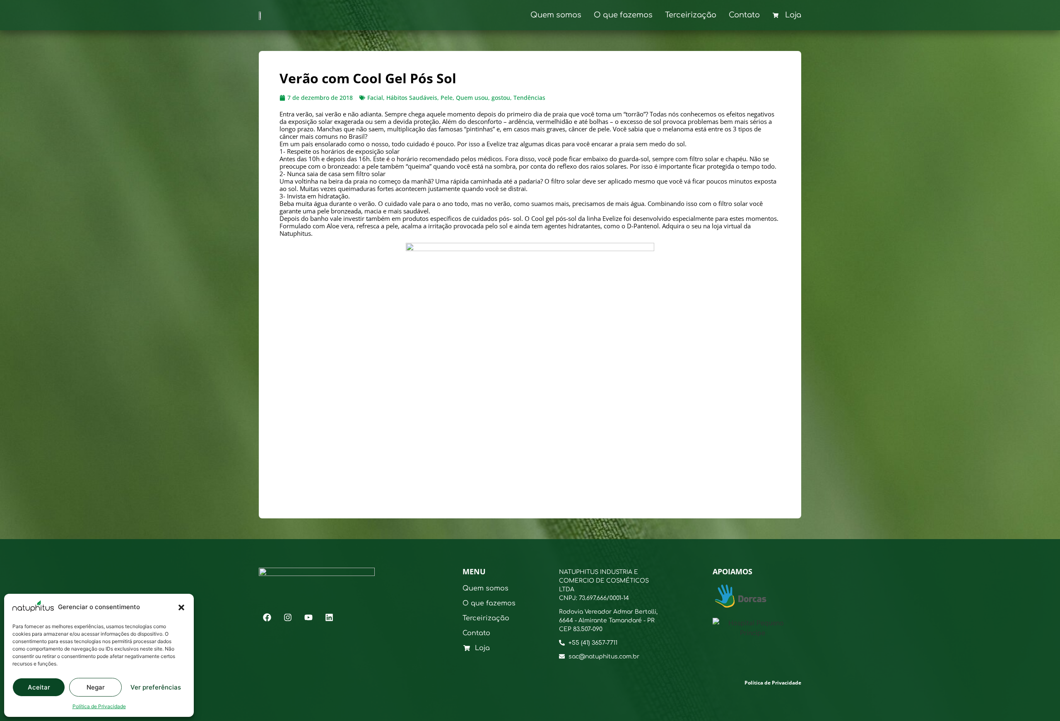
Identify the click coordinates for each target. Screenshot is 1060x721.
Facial (375, 98)
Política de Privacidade (99, 706)
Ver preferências (155, 687)
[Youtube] (308, 617)
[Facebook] (267, 617)
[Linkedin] (329, 617)
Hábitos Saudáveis (411, 98)
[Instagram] (287, 617)
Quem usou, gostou (483, 98)
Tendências (529, 98)
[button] (181, 607)
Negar (96, 687)
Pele (447, 98)
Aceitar (39, 687)
